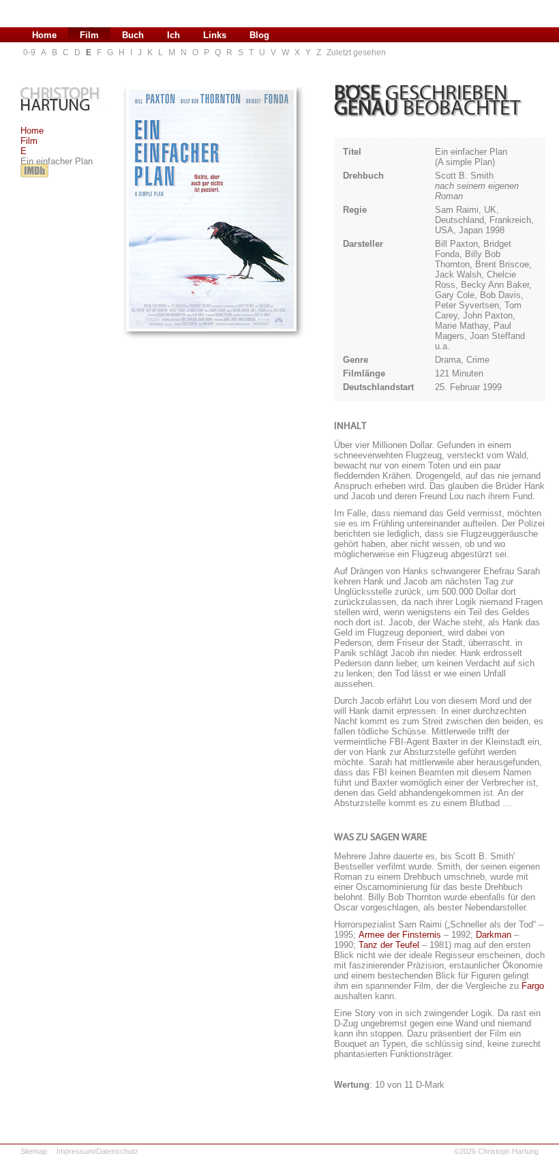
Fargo (533, 986)
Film (28, 141)
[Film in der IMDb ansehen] (34, 178)
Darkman (493, 935)
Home (32, 130)
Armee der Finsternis (400, 935)
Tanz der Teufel (389, 945)
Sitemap (33, 1151)
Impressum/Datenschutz (97, 1151)
